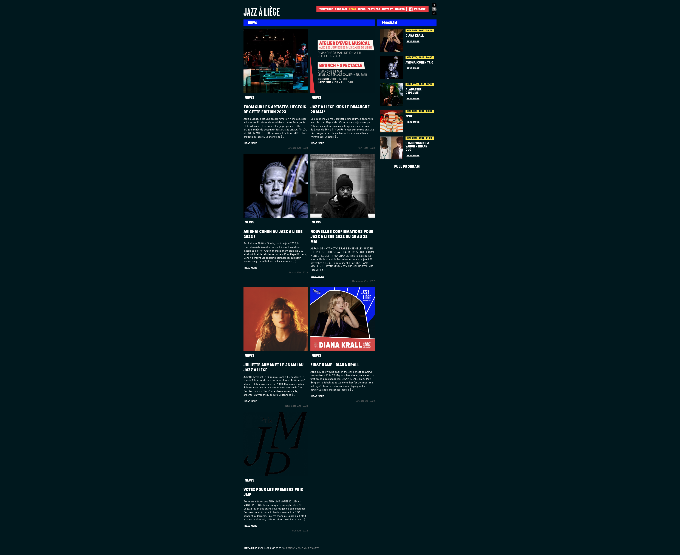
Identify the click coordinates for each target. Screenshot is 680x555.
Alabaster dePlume (413, 91)
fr (434, 5)
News (352, 9)
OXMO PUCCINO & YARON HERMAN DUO (418, 147)
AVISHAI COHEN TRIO (419, 62)
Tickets (400, 9)
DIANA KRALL (415, 35)
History (387, 9)
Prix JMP (420, 9)
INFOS (362, 9)
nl (434, 13)
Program (341, 9)
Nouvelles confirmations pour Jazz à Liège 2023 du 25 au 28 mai (341, 237)
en (434, 9)
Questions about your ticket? (301, 548)
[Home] (267, 11)
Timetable (326, 9)
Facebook (409, 9)
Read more (250, 143)
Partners (373, 9)
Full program (407, 167)
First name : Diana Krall (334, 365)
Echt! (409, 116)
